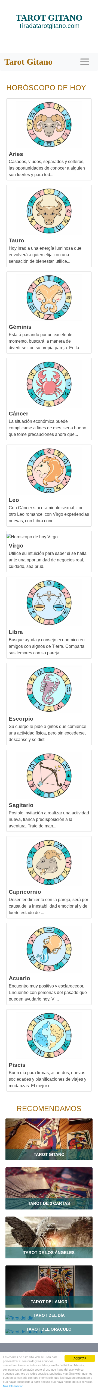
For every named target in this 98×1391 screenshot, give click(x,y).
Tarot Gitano (28, 62)
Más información (13, 1386)
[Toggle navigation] (85, 61)
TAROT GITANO (49, 21)
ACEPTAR (80, 1358)
